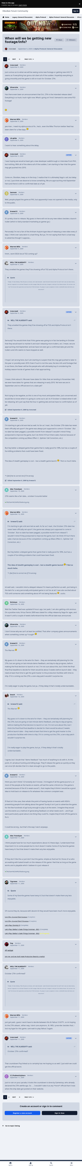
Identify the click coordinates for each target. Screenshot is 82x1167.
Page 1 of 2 (28, 59)
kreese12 (13, 211)
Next (14, 59)
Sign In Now (59, 1113)
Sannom (13, 192)
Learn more (4, 4)
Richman (13, 602)
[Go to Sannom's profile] (7, 193)
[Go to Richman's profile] (7, 603)
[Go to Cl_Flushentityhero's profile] (7, 1076)
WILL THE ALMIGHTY (18, 262)
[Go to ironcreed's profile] (6, 49)
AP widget (9, 950)
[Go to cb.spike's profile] (7, 139)
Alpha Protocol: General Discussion (48, 49)
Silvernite (14, 87)
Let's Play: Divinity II (12, 925)
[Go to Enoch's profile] (7, 696)
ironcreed (12, 49)
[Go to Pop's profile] (7, 944)
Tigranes (13, 881)
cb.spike (13, 138)
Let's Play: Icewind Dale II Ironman (17, 921)
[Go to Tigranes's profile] (7, 882)
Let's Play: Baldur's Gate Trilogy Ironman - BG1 (22, 929)
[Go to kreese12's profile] (7, 212)
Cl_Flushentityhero (17, 1075)
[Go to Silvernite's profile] (7, 88)
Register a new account (22, 1113)
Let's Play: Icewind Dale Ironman (16, 917)
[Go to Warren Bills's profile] (7, 120)
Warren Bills (15, 119)
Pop (11, 943)
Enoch (12, 695)
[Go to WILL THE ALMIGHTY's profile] (7, 263)
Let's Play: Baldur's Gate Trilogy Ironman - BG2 (22, 933)
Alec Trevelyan (16, 489)
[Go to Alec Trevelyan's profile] (7, 490)
